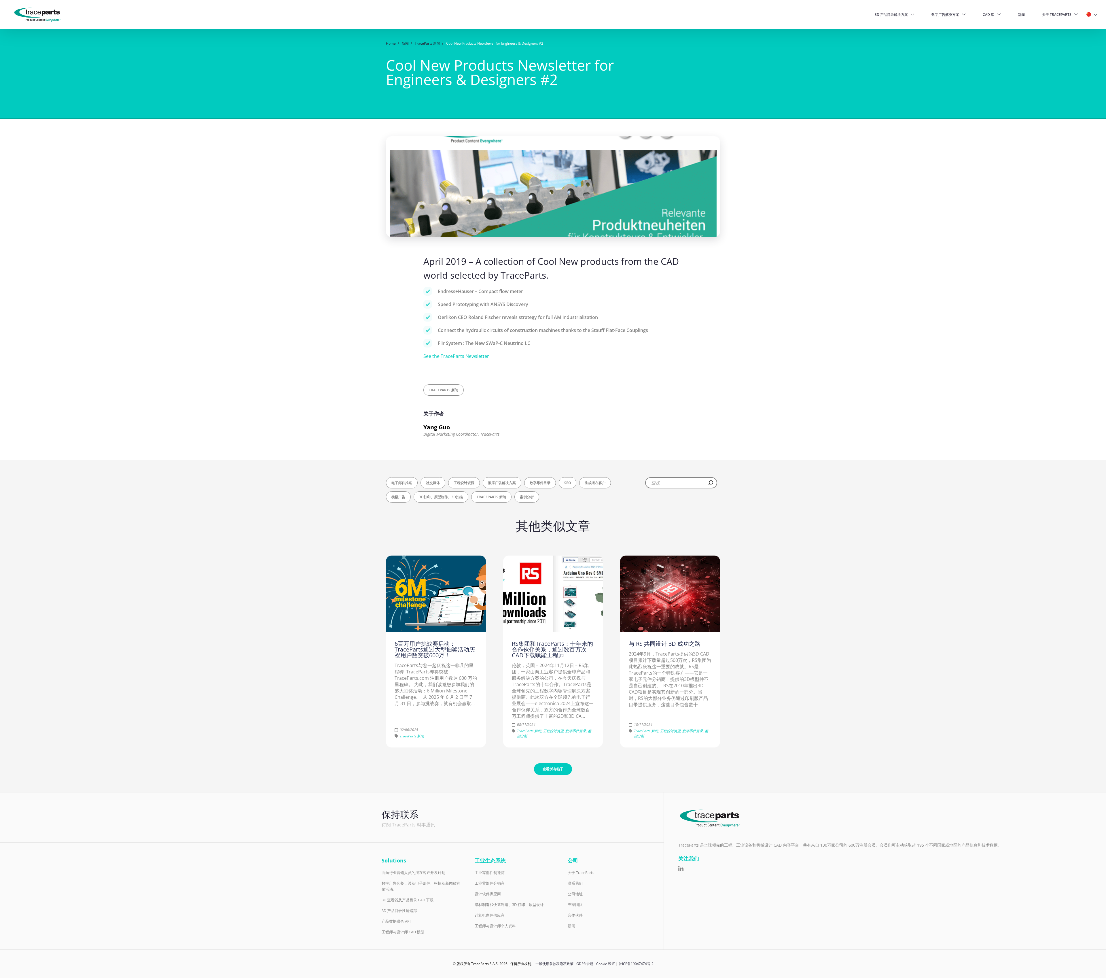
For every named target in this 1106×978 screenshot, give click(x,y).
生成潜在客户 (595, 482)
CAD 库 (988, 14)
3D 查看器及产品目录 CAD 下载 (407, 900)
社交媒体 (433, 482)
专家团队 (575, 904)
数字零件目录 (540, 482)
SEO (567, 482)
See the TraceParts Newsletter (456, 356)
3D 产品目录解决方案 (891, 14)
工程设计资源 (464, 482)
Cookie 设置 (605, 963)
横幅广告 (398, 496)
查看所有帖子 (553, 768)
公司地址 (575, 893)
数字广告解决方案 (945, 14)
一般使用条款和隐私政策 (554, 963)
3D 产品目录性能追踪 (399, 910)
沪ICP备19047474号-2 (636, 963)
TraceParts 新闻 (443, 390)
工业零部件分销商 (490, 883)
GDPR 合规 (584, 963)
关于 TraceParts (1056, 14)
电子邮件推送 (401, 482)
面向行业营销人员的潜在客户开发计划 (413, 872)
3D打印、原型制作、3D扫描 (441, 496)
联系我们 (575, 883)
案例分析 (527, 496)
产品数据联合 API (396, 921)
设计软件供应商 (488, 893)
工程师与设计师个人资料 (495, 925)
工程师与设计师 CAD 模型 (403, 931)
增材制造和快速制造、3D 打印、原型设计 (509, 904)
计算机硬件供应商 (490, 915)
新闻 (1021, 14)
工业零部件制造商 (490, 872)
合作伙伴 (575, 915)
